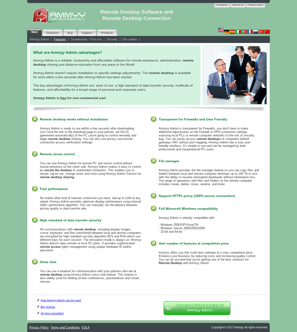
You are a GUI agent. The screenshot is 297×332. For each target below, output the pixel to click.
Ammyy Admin (39, 39)
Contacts (222, 4)
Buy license (48, 307)
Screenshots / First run (86, 39)
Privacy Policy (39, 327)
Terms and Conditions (65, 327)
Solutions (52, 33)
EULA (86, 327)
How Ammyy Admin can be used (61, 300)
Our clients (130, 39)
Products (107, 33)
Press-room (256, 4)
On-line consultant (52, 313)
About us (238, 4)
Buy (70, 33)
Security (112, 39)
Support (87, 33)
